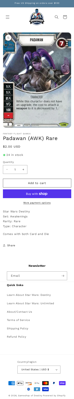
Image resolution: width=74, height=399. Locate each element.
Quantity (8, 162)
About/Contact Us (19, 311)
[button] (7, 17)
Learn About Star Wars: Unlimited (30, 303)
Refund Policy (16, 336)
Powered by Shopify (54, 395)
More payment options (37, 202)
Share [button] (11, 245)
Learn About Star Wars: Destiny (29, 294)
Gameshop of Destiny (30, 395)
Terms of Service (18, 320)
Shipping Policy (17, 328)
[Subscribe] (63, 275)
